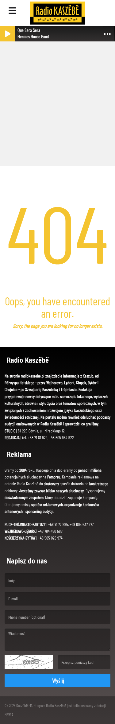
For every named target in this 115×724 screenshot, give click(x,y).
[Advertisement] (57, 100)
